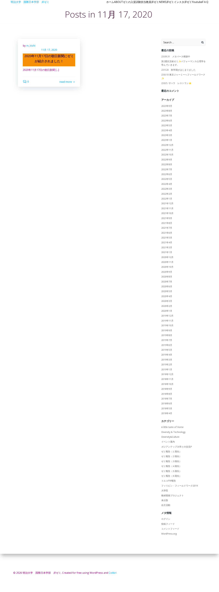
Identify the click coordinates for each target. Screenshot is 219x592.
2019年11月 (167, 320)
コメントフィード (170, 528)
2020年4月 (166, 296)
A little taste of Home (172, 427)
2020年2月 (166, 305)
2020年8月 (166, 276)
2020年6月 (166, 286)
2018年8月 (166, 393)
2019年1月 (166, 369)
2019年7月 (166, 340)
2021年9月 (166, 218)
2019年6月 (166, 344)
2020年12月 (167, 257)
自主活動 (165, 505)
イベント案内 (168, 441)
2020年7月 (166, 281)
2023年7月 (166, 115)
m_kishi (30, 45)
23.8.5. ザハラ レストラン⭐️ (176, 83)
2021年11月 (167, 208)
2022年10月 (167, 154)
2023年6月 (166, 120)
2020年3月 (166, 301)
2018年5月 (166, 408)
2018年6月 (166, 403)
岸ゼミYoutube (193, 2)
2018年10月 (167, 384)
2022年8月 (166, 164)
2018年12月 (167, 374)
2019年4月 (166, 354)
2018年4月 (166, 413)
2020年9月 (166, 271)
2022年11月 (167, 149)
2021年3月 (166, 247)
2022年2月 (166, 193)
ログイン (165, 518)
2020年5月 (166, 291)
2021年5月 (166, 237)
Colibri (113, 572)
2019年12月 (167, 315)
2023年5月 (166, 125)
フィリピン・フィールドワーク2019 (179, 485)
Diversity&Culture (170, 436)
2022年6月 (166, 174)
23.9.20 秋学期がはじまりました (178, 69)
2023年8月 (166, 110)
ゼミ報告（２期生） (171, 456)
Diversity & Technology (173, 432)
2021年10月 (167, 213)
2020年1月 (166, 310)
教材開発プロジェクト (172, 495)
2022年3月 (166, 188)
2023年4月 (166, 130)
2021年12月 (167, 203)
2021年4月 (166, 242)
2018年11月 (167, 379)
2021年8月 (166, 222)
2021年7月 (166, 227)
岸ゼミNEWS (158, 2)
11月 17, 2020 (49, 50)
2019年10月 (167, 325)
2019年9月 (166, 330)
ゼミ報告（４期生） (171, 466)
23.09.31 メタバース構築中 (175, 56)
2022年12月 (167, 144)
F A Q (205, 2)
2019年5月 (166, 349)
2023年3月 (166, 135)
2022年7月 (166, 169)
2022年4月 (166, 183)
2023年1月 (166, 139)
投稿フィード (168, 523)
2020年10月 (167, 266)
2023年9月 (166, 105)
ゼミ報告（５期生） (171, 471)
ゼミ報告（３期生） (171, 461)
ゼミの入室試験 (132, 2)
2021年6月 (166, 232)
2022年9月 (166, 159)
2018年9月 (166, 388)
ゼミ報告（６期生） (171, 475)
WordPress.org (169, 533)
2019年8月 (166, 335)
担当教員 (146, 2)
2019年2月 (166, 364)
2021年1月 (166, 252)
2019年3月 (166, 359)
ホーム (110, 2)
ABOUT (118, 2)
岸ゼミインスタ (175, 2)
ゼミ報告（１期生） (171, 451)
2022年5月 (166, 178)
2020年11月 (167, 261)
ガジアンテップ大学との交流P (176, 446)
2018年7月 (166, 398)
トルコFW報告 (168, 480)
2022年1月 (166, 198)
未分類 (164, 500)
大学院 (164, 490)
